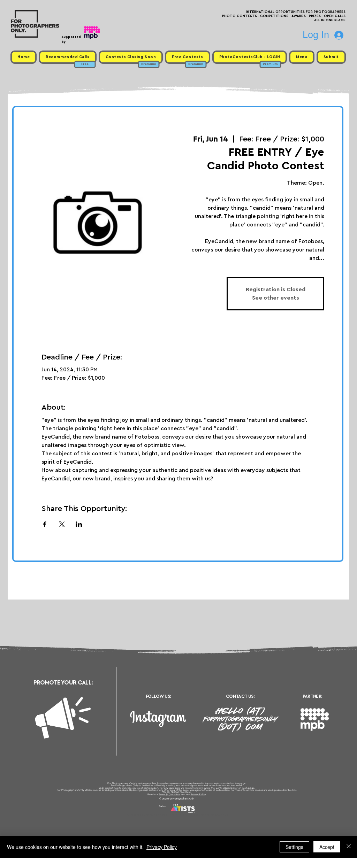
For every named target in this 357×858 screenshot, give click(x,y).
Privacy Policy (198, 794)
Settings (294, 846)
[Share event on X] (62, 524)
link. (294, 789)
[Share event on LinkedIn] (79, 524)
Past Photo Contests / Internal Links (201, 815)
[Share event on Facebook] (44, 524)
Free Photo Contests (167, 815)
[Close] (348, 846)
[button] (301, 57)
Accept (326, 846)
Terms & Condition (169, 794)
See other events (275, 298)
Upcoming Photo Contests (139, 815)
